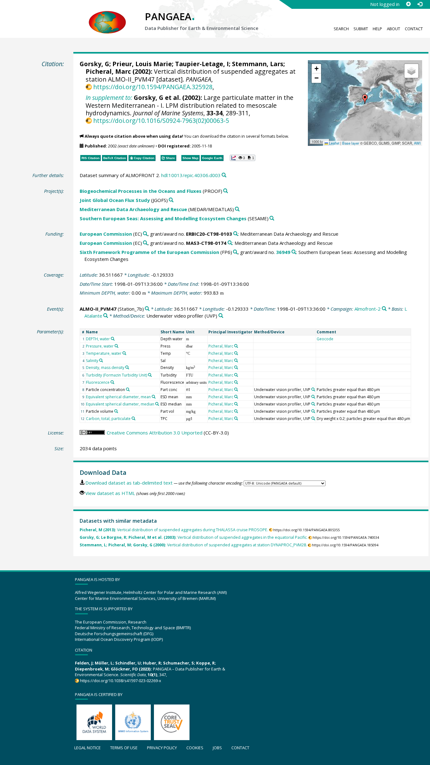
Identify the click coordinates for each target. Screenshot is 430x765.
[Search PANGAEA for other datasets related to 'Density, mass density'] (127, 367)
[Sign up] (408, 4)
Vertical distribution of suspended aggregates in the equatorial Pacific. (194, 537)
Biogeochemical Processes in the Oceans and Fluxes (140, 191)
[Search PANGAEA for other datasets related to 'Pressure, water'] (116, 346)
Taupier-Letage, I (202, 64)
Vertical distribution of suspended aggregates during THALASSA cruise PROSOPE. (174, 529)
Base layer (350, 143)
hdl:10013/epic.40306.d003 (191, 175)
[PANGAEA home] (107, 16)
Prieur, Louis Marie (142, 64)
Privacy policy (162, 748)
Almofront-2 (367, 309)
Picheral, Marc (108, 71)
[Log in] (419, 4)
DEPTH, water (98, 339)
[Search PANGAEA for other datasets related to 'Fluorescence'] (112, 382)
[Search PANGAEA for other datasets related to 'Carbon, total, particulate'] (133, 418)
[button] (365, 99)
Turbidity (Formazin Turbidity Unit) (116, 375)
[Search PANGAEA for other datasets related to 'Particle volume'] (116, 411)
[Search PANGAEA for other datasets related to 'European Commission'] (145, 234)
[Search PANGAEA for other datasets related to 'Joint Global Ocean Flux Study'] (171, 200)
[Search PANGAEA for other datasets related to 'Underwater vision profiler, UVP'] (313, 389)
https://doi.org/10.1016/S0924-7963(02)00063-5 (161, 120)
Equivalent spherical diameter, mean (118, 397)
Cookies (194, 748)
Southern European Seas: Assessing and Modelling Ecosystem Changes (163, 218)
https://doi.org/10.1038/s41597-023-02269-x (120, 680)
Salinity (92, 360)
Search (341, 29)
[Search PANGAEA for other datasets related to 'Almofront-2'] (384, 309)
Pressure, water (100, 346)
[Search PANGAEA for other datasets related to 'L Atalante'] (105, 315)
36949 (283, 252)
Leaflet (333, 143)
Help (377, 29)
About (393, 29)
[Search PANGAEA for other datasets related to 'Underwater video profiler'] (220, 315)
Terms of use (124, 748)
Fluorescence (98, 382)
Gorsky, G (94, 64)
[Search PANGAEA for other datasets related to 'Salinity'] (101, 360)
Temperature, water (104, 353)
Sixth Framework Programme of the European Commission (149, 252)
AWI (417, 143)
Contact (414, 29)
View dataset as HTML (110, 493)
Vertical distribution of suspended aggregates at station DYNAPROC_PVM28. (193, 545)
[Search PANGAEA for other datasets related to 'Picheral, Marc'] (236, 346)
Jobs (217, 748)
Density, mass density (105, 367)
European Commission (106, 234)
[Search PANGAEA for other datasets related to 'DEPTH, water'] (113, 339)
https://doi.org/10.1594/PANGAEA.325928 (152, 87)
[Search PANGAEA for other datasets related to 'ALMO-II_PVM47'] (147, 309)
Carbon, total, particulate (108, 418)
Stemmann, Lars (257, 64)
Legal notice (87, 748)
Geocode (325, 339)
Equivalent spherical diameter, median (120, 404)
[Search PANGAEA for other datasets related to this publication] (224, 175)
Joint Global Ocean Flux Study (115, 200)
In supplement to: (109, 97)
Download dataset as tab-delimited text (129, 483)
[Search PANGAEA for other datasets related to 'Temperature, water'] (124, 353)
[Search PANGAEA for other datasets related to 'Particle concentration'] (128, 389)
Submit (361, 29)
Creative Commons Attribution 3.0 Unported (154, 432)
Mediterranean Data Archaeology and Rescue (133, 209)
